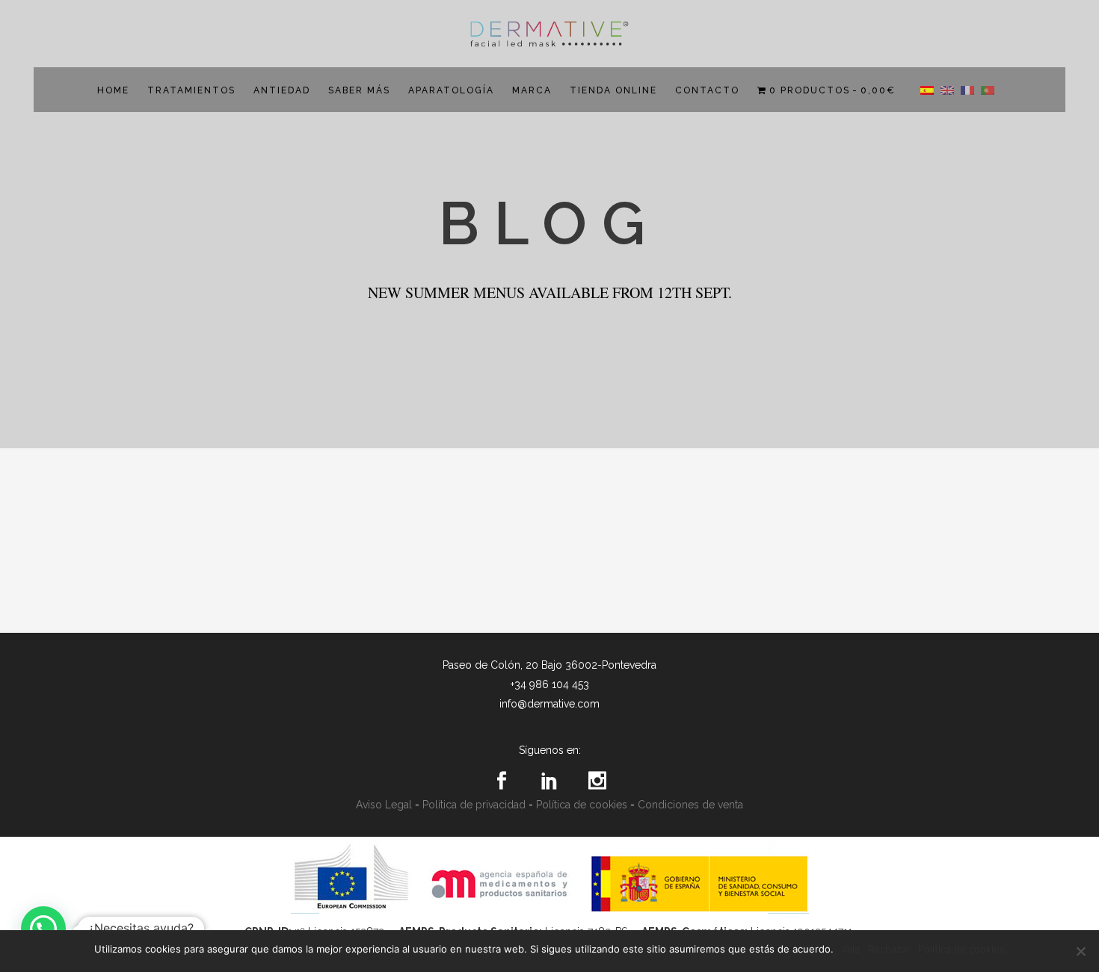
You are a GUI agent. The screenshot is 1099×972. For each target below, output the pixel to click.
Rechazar (889, 949)
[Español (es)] (927, 90)
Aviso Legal (384, 805)
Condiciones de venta (690, 805)
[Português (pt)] (987, 90)
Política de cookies (581, 805)
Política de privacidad (474, 805)
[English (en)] (947, 90)
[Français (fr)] (967, 90)
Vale (851, 949)
